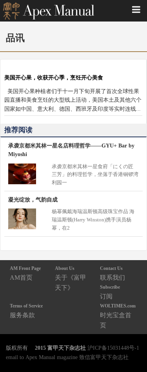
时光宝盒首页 (118, 316)
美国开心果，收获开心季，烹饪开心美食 (53, 77)
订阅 (110, 292)
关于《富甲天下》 (70, 278)
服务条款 (26, 311)
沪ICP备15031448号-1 (113, 347)
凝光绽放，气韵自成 (33, 199)
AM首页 (25, 273)
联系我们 (112, 273)
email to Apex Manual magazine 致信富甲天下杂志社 (67, 357)
